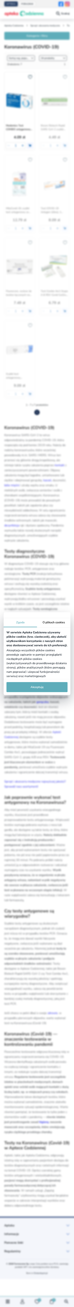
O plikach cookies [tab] (54, 622)
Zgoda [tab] (20, 622)
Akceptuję (37, 687)
